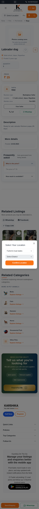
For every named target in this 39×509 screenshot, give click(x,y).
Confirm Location (19, 263)
